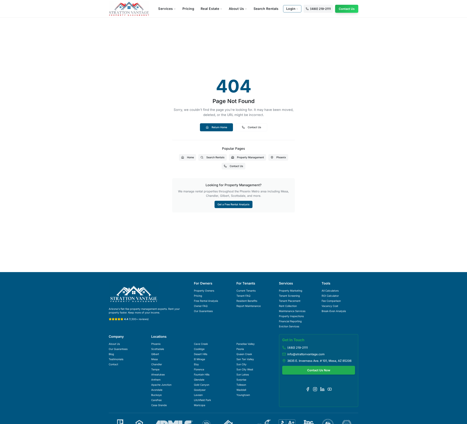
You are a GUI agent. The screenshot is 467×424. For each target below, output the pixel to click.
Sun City (241, 364)
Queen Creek (244, 354)
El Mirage (199, 359)
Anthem (156, 379)
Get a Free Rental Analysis (233, 204)
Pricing (188, 9)
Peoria (240, 349)
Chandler (156, 364)
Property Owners (204, 290)
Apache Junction (161, 384)
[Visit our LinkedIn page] (322, 389)
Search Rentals (266, 9)
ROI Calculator (330, 295)
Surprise (241, 379)
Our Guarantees (203, 311)
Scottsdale (157, 349)
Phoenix (281, 157)
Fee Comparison (331, 300)
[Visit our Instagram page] (315, 389)
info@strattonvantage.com (306, 354)
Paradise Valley (245, 343)
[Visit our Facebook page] (308, 389)
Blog (111, 354)
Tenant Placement (289, 300)
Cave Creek (201, 343)
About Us (236, 9)
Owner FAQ (201, 305)
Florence (199, 369)
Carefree (156, 400)
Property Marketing (290, 290)
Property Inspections (291, 316)
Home (190, 157)
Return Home (219, 127)
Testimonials (116, 359)
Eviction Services (289, 326)
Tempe (155, 369)
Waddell (241, 389)
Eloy (196, 364)
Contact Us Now (318, 370)
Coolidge (199, 349)
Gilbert (155, 354)
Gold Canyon (201, 384)
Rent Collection (288, 305)
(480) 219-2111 (297, 347)
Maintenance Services (292, 311)
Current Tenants (246, 290)
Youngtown (243, 394)
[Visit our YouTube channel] (329, 389)
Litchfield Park (202, 400)
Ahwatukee (158, 374)
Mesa (154, 359)
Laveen (198, 394)
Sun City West (244, 369)
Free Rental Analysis (206, 300)
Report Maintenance (248, 305)
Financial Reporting (290, 321)
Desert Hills (200, 354)
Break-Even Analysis (334, 311)
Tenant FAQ (243, 295)
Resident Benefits (246, 300)
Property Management (250, 157)
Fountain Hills (201, 374)
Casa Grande (159, 405)
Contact (113, 364)
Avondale (156, 389)
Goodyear (200, 389)
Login (290, 9)
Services (165, 9)
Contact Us (347, 9)
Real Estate (210, 9)
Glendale (199, 379)
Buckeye (156, 394)
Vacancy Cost (330, 305)
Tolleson (241, 384)
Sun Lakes (242, 374)
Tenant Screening (289, 295)
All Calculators (330, 290)
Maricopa (199, 405)
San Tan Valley (245, 359)
